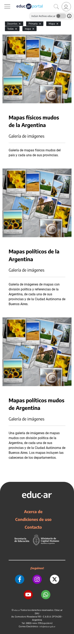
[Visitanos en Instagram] (37, 579)
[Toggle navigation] (3, 2)
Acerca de (33, 511)
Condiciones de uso (33, 519)
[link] (66, 6)
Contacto (33, 527)
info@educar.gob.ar (47, 626)
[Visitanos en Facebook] (19, 579)
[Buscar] (56, 6)
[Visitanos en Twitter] (54, 579)
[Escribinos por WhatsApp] (45, 594)
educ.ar (17, 610)
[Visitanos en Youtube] (28, 594)
